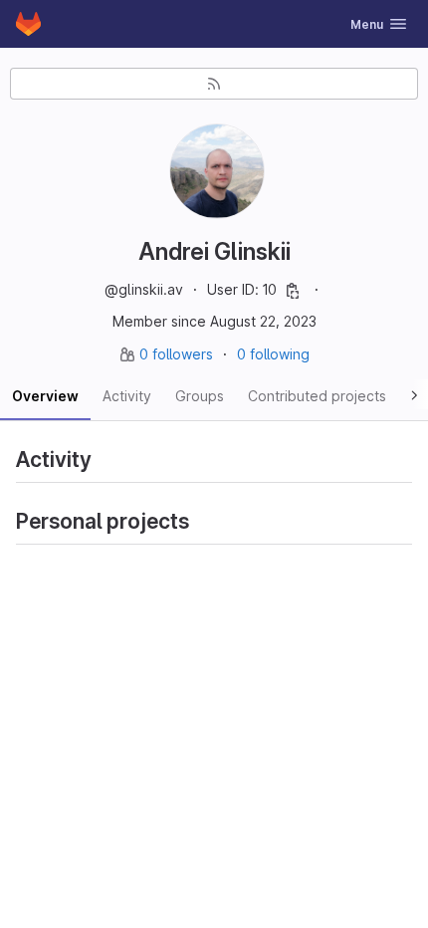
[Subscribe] (214, 84)
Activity (127, 395)
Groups (199, 395)
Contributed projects (317, 395)
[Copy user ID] (293, 291)
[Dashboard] (28, 24)
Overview (45, 395)
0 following (273, 354)
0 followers (178, 354)
